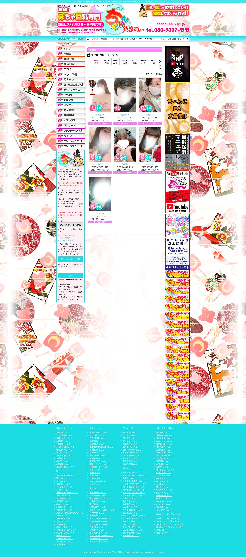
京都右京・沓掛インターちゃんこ (136, 515)
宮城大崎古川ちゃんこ (65, 438)
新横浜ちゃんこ (96, 452)
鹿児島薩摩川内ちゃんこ (166, 452)
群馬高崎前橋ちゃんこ (65, 495)
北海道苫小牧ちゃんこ (65, 467)
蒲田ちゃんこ (95, 475)
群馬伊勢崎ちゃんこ (64, 538)
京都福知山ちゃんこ (131, 535)
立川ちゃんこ (61, 481)
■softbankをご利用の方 (66, 240)
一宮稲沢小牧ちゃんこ (99, 501)
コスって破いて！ (163, 533)
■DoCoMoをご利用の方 (66, 235)
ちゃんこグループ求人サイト (168, 521)
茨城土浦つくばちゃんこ (66, 530)
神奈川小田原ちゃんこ (65, 533)
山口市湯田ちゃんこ (164, 504)
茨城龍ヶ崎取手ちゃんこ (99, 432)
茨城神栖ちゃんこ (97, 444)
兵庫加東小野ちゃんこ (132, 527)
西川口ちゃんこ (62, 478)
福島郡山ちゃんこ (63, 461)
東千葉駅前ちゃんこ (64, 487)
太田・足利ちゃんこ (98, 438)
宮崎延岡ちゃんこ (163, 507)
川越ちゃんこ (61, 489)
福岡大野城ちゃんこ (164, 475)
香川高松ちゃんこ (163, 447)
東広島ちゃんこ (162, 484)
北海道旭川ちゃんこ (64, 449)
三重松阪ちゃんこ (97, 527)
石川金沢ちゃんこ (130, 438)
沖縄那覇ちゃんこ (163, 461)
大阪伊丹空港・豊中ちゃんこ (134, 484)
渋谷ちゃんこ (95, 472)
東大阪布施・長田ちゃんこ (134, 489)
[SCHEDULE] (70, 53)
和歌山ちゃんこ (129, 478)
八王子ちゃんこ (96, 478)
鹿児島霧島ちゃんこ (164, 444)
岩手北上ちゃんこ (63, 452)
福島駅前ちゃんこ (63, 464)
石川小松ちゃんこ (130, 432)
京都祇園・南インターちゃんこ (135, 475)
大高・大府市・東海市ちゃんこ (102, 518)
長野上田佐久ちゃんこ (132, 461)
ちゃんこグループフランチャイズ (169, 524)
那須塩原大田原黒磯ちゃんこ (101, 447)
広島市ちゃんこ (162, 467)
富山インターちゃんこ (132, 441)
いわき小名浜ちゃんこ (65, 447)
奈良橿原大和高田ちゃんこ (134, 481)
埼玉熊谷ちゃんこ (63, 501)
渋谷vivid (160, 530)
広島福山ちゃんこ (163, 449)
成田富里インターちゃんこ (67, 492)
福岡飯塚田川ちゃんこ (165, 470)
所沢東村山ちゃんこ (98, 435)
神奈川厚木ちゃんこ (64, 510)
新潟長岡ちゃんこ (130, 444)
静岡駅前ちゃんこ (97, 512)
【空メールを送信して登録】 (70, 259)
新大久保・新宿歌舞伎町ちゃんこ (69, 512)
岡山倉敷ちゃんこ (163, 481)
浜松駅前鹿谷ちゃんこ (99, 538)
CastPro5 (159, 552)
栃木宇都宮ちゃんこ (64, 498)
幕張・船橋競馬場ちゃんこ (100, 455)
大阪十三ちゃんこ (130, 512)
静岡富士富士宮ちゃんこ (99, 541)
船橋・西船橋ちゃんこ (99, 481)
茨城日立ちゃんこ (97, 484)
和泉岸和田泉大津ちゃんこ (134, 487)
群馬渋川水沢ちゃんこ (65, 527)
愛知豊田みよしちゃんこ (99, 524)
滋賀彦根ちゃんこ (130, 472)
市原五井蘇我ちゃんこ (99, 461)
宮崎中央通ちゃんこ (164, 490)
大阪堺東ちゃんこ (130, 507)
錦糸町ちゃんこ (62, 521)
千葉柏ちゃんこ (96, 458)
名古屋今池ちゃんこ (98, 492)
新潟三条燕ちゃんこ (131, 464)
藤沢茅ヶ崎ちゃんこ (64, 541)
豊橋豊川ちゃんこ (97, 515)
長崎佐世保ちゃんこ (164, 438)
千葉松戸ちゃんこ (63, 535)
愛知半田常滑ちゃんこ (99, 533)
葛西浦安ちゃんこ (97, 449)
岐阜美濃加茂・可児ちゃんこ (101, 535)
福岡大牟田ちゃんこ (164, 495)
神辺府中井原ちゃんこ (165, 501)
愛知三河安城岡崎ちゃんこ (100, 495)
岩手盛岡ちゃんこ (63, 458)
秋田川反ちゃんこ (63, 441)
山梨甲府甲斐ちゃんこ (132, 449)
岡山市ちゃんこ (162, 493)
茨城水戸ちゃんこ (63, 484)
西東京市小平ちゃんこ (99, 467)
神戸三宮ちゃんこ (130, 501)
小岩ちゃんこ (95, 470)
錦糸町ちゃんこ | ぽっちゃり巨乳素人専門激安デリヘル (111, 552)
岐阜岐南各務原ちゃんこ (99, 521)
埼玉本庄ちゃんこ (63, 515)
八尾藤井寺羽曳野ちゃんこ (134, 495)
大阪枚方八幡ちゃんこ (132, 518)
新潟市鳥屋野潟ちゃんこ (133, 455)
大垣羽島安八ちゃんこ (99, 498)
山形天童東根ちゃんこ (65, 435)
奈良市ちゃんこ (129, 498)
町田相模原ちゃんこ (64, 507)
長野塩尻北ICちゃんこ (132, 458)
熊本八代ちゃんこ (163, 487)
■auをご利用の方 (64, 238)
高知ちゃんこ (161, 478)
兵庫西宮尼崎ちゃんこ (132, 533)
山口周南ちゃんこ (163, 464)
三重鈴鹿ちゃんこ (97, 530)
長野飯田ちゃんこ (130, 447)
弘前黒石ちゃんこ (63, 444)
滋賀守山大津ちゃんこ (132, 524)
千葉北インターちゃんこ (99, 464)
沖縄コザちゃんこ (163, 498)
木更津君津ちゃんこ (64, 518)
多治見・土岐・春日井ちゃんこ (102, 510)
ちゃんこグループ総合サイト (168, 518)
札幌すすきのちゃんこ (65, 455)
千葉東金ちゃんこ (63, 524)
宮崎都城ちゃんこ (163, 458)
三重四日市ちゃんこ (98, 507)
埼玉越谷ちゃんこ (63, 544)
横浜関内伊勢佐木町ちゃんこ (68, 475)
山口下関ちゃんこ (163, 472)
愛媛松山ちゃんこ (163, 432)
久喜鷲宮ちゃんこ (97, 441)
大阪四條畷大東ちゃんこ (133, 530)
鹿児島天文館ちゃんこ (165, 435)
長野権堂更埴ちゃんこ (132, 452)
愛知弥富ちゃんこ (97, 504)
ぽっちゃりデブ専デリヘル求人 (168, 527)
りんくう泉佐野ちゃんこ (133, 510)
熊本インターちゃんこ (165, 441)
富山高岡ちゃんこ (130, 435)
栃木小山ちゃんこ (63, 504)
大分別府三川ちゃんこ (165, 510)
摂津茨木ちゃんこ (130, 521)
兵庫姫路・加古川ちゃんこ (134, 492)
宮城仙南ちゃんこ (63, 432)
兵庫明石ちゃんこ (130, 504)
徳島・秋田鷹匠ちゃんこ (166, 455)
